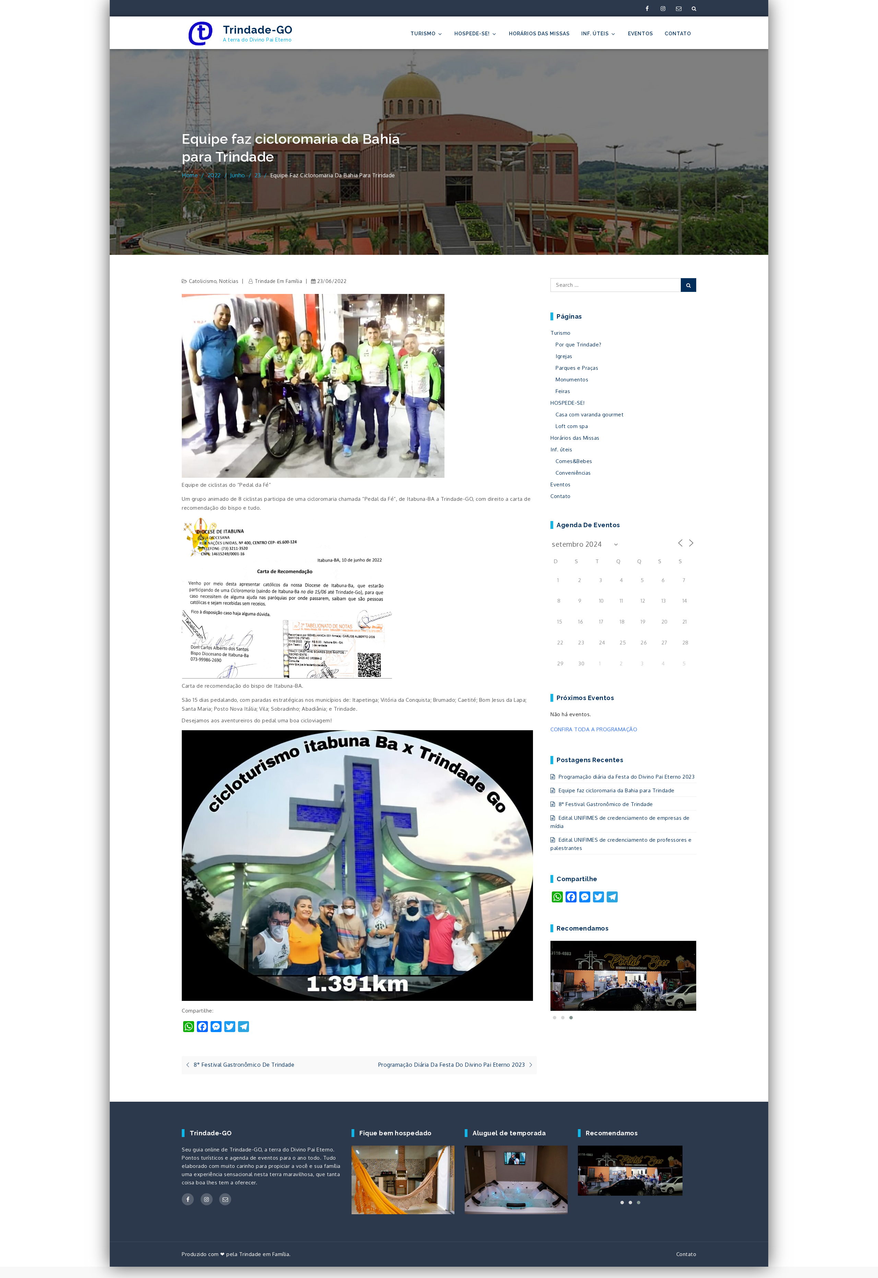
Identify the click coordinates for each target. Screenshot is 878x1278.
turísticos (212, 1158)
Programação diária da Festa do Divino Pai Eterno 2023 (627, 776)
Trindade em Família (278, 281)
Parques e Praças (577, 368)
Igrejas (564, 356)
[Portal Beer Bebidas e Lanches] (623, 976)
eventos (268, 1158)
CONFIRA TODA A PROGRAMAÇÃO (593, 729)
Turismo (423, 33)
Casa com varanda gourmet (590, 414)
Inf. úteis (595, 33)
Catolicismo (203, 281)
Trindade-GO (258, 30)
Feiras (563, 391)
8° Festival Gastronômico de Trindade (606, 804)
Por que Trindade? (579, 344)
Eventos (640, 33)
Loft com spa (572, 426)
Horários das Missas (539, 33)
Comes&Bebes (574, 461)
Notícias (228, 281)
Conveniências (573, 473)
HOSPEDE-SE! (472, 33)
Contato (678, 33)
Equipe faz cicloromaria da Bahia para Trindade (617, 790)
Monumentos (572, 379)
